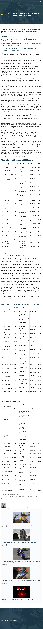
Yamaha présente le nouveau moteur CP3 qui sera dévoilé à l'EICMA (18, 599)
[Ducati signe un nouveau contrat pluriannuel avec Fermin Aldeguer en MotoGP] (21, 522)
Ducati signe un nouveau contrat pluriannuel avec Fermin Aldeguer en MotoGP (20, 525)
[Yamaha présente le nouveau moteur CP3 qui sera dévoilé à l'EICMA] (21, 596)
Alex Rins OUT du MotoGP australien (11, 494)
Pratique (4, 48)
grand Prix (4, 39)
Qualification (5, 44)
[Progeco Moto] (2, 2)
